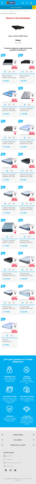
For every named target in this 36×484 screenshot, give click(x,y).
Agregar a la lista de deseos (13, 72)
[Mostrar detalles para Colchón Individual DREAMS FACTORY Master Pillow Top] (9, 193)
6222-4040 (9, 466)
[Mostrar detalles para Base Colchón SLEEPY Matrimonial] (26, 61)
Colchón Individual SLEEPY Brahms (8, 142)
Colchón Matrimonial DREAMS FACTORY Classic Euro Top (8, 342)
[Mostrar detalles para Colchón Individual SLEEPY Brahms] (9, 127)
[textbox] (16, 7)
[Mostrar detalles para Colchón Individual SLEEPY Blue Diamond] (26, 94)
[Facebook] (6, 470)
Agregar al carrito (5, 72)
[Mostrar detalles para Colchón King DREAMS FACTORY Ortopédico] (9, 292)
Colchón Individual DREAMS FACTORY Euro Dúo (26, 176)
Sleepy (18, 40)
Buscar (34, 7)
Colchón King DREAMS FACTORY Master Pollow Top (26, 275)
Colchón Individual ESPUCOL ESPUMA (8, 109)
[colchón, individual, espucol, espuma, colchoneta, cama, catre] (9, 94)
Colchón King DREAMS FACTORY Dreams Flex (26, 242)
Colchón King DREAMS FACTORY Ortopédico (8, 308)
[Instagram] (10, 470)
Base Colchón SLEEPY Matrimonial (24, 77)
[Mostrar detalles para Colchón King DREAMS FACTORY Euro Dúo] (9, 259)
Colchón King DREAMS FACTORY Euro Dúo (8, 275)
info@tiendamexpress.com (14, 463)
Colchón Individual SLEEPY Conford (8, 241)
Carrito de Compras (30, 3)
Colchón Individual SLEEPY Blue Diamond (26, 110)
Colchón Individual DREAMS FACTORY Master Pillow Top (8, 209)
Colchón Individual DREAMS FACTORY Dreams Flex (8, 176)
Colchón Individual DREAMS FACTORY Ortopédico (26, 209)
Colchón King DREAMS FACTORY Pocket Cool (26, 308)
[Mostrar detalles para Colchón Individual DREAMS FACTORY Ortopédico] (26, 193)
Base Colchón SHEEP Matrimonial (9, 76)
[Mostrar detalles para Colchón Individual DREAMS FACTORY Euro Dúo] (26, 160)
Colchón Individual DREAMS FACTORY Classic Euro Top (26, 143)
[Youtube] (15, 470)
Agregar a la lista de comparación (9, 72)
